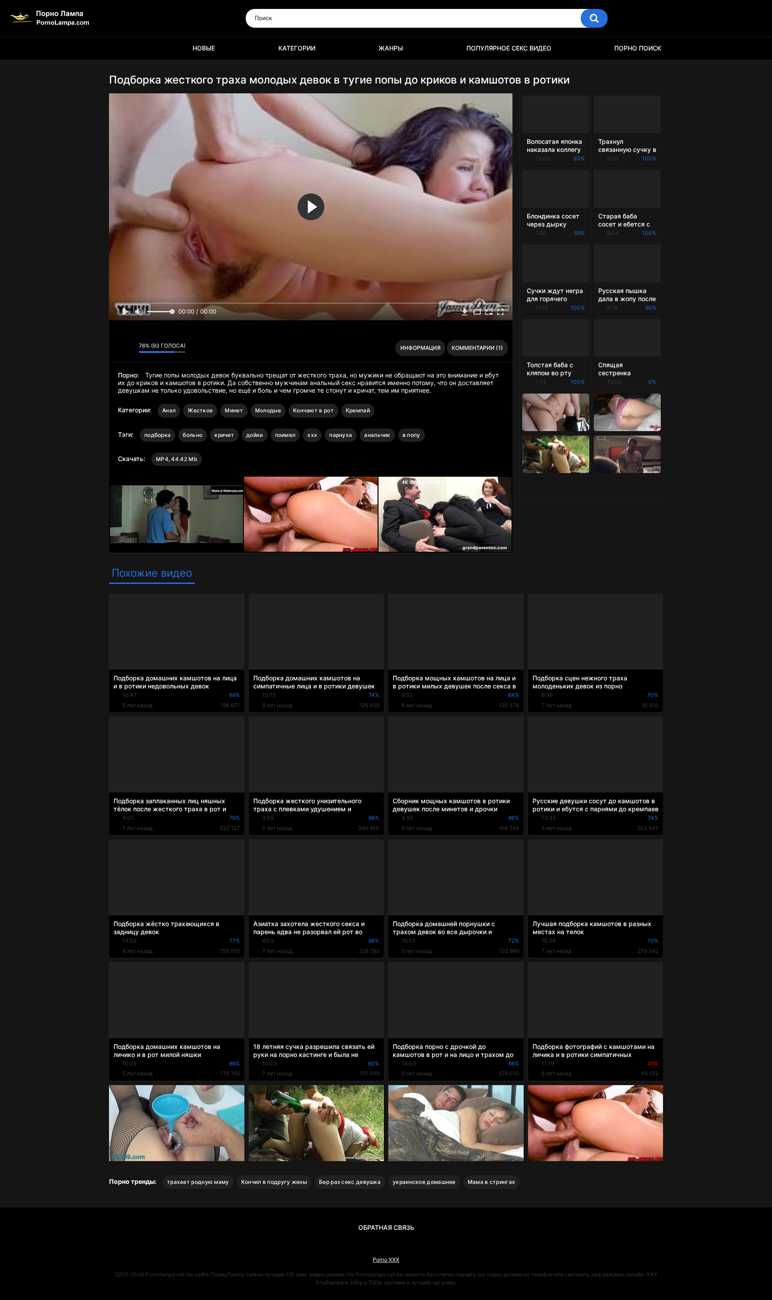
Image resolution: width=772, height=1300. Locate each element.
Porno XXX (386, 1259)
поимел (285, 435)
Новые (204, 48)
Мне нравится (118, 348)
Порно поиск (637, 48)
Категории (296, 48)
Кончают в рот (313, 410)
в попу (411, 435)
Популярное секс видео (508, 48)
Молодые (268, 410)
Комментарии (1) (477, 347)
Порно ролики (120, 48)
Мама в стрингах (492, 1181)
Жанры (390, 48)
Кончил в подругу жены (274, 1181)
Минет (234, 410)
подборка (157, 435)
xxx (312, 435)
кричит (224, 435)
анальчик (377, 435)
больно (192, 435)
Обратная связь (386, 1227)
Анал (169, 410)
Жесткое (200, 410)
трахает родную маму (198, 1181)
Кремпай (358, 410)
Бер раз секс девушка (350, 1181)
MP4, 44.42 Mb (176, 459)
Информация (420, 347)
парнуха (340, 435)
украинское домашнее (424, 1181)
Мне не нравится (129, 348)
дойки (254, 435)
